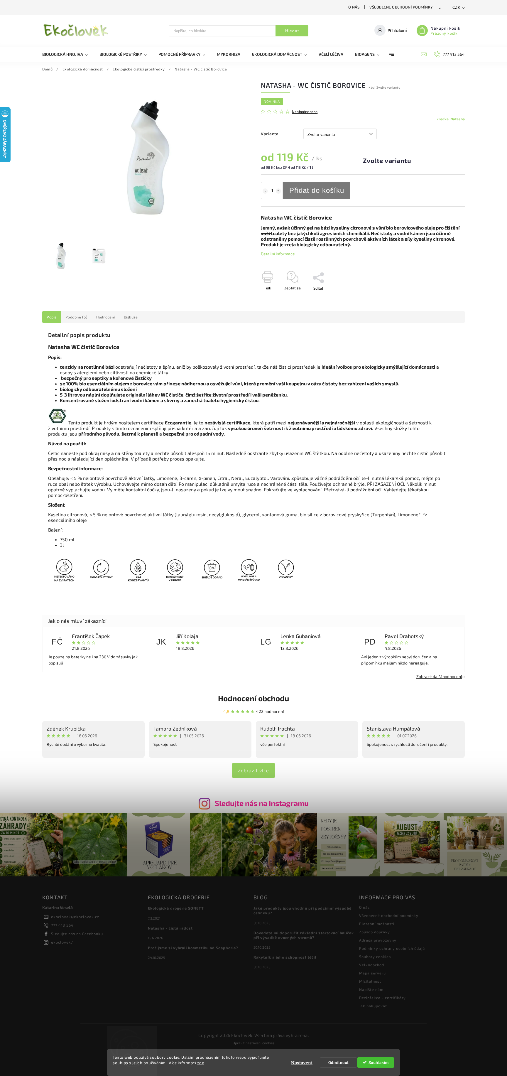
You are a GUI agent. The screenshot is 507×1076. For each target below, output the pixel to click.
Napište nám (371, 989)
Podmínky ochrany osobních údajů (392, 948)
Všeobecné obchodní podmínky (401, 7)
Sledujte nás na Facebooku (77, 933)
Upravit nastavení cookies (253, 1043)
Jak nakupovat (373, 1006)
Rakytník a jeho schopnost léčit (285, 957)
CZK (456, 7)
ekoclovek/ (62, 942)
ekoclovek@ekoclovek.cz (75, 916)
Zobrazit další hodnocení (439, 676)
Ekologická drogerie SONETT (176, 908)
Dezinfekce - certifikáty (382, 997)
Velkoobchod (371, 964)
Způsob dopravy (374, 932)
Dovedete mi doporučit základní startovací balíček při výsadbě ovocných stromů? (304, 935)
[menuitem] (68, 54)
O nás (354, 7)
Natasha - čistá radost (170, 928)
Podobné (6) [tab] (76, 317)
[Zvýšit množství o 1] (278, 191)
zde (200, 1062)
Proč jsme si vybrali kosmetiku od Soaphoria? (193, 947)
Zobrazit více (253, 770)
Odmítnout (338, 1062)
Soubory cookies (375, 956)
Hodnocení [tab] (105, 317)
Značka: (451, 119)
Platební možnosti (376, 923)
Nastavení (301, 1062)
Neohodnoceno (304, 112)
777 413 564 (62, 925)
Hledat (292, 30)
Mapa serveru (372, 973)
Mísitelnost (370, 981)
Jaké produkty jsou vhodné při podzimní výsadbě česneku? (302, 910)
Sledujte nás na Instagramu (262, 803)
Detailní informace (278, 253)
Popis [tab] (52, 317)
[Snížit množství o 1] (265, 191)
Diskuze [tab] (131, 317)
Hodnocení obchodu (253, 698)
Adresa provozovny (377, 940)
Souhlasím (379, 1062)
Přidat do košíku (316, 190)
